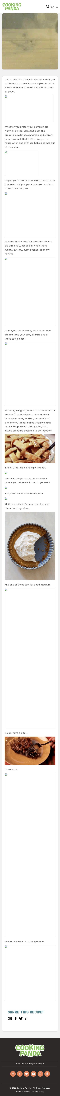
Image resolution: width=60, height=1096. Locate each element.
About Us (24, 1064)
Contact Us (40, 1064)
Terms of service (23, 1091)
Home (18, 1064)
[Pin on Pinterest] (26, 1018)
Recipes (32, 1064)
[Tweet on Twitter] (21, 1018)
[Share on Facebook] (16, 1018)
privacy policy (38, 1091)
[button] (57, 6)
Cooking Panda (24, 1088)
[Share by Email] (10, 1018)
